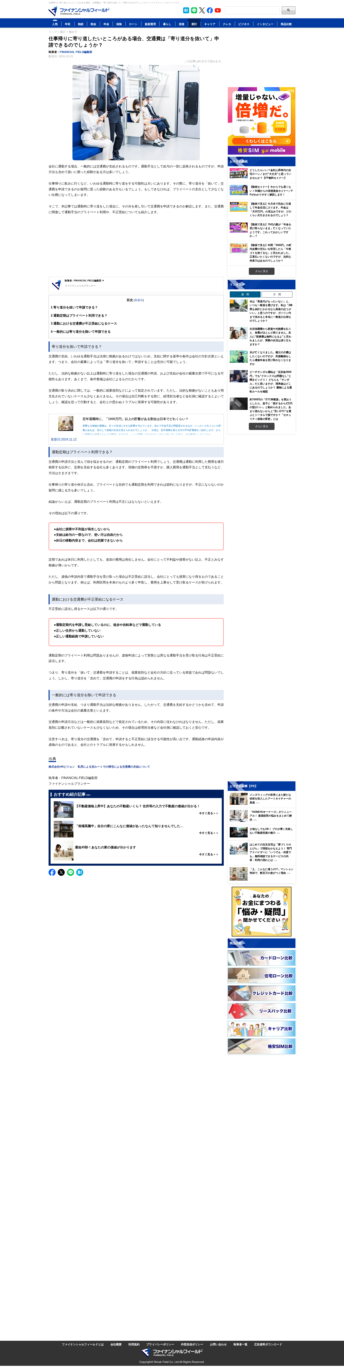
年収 (67, 24)
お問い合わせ (218, 1344)
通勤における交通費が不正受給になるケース (84, 323)
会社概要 (116, 1344)
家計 (194, 24)
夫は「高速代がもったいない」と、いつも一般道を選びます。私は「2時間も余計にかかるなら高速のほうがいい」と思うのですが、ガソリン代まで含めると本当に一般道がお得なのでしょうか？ (271, 311)
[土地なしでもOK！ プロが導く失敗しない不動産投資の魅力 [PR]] (262, 836)
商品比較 (286, 24)
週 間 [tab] (245, 294)
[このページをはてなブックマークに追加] (186, 10)
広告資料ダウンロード (268, 1344)
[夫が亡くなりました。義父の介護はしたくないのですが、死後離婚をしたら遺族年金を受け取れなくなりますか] (239, 356)
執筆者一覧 (240, 1344)
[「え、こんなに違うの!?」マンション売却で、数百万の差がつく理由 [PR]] (262, 879)
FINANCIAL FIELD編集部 (76, 52)
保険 (119, 24)
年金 (106, 24)
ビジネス (243, 24)
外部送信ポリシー (192, 1344)
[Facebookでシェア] (52, 872)
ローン (133, 24)
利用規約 (134, 1344)
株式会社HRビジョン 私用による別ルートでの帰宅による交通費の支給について (99, 766)
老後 (181, 24)
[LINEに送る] (70, 872)
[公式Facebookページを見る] (210, 10)
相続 (80, 24)
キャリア (209, 24)
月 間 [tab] (277, 294)
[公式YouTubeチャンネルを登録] (218, 10)
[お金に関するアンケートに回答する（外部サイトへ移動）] (261, 911)
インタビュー (265, 24)
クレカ (227, 24)
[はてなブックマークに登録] (79, 872)
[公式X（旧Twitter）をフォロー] (202, 10)
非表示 (139, 300)
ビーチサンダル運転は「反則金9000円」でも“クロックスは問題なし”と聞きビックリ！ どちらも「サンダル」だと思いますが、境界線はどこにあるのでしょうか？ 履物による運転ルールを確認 (271, 382)
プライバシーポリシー (160, 1344)
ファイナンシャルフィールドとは (83, 1344)
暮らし (167, 24)
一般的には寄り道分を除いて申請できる (81, 331)
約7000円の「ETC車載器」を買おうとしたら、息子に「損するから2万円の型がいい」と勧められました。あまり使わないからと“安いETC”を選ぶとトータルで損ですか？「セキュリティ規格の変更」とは (271, 409)
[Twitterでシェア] (61, 872)
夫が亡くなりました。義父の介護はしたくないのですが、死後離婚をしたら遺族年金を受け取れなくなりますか (270, 358)
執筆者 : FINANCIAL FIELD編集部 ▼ (84, 280)
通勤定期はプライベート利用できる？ (79, 315)
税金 (93, 24)
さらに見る (261, 271)
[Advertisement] (136, 246)
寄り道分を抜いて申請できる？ (74, 307)
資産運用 (150, 24)
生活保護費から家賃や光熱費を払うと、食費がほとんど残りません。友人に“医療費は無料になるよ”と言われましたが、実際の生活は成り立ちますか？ (270, 336)
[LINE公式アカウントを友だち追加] (194, 10)
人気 (55, 24)
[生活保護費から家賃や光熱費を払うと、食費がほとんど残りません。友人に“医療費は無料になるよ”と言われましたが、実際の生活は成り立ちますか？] (239, 333)
